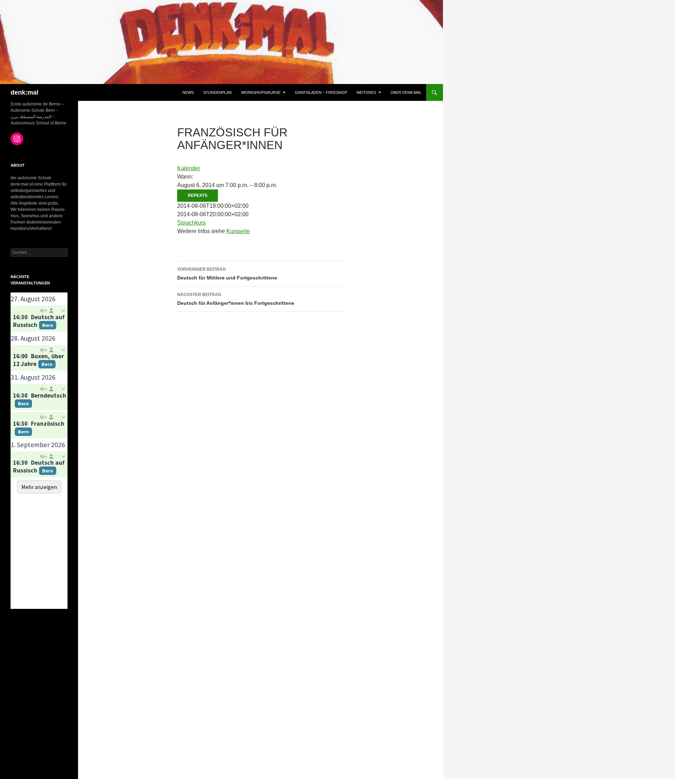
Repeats (197, 195)
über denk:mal (406, 92)
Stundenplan (217, 92)
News (188, 92)
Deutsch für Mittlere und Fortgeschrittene (227, 274)
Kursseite (238, 231)
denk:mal (24, 92)
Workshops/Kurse (261, 92)
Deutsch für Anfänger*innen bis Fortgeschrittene (235, 299)
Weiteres (366, 92)
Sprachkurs (191, 223)
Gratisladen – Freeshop (321, 92)
